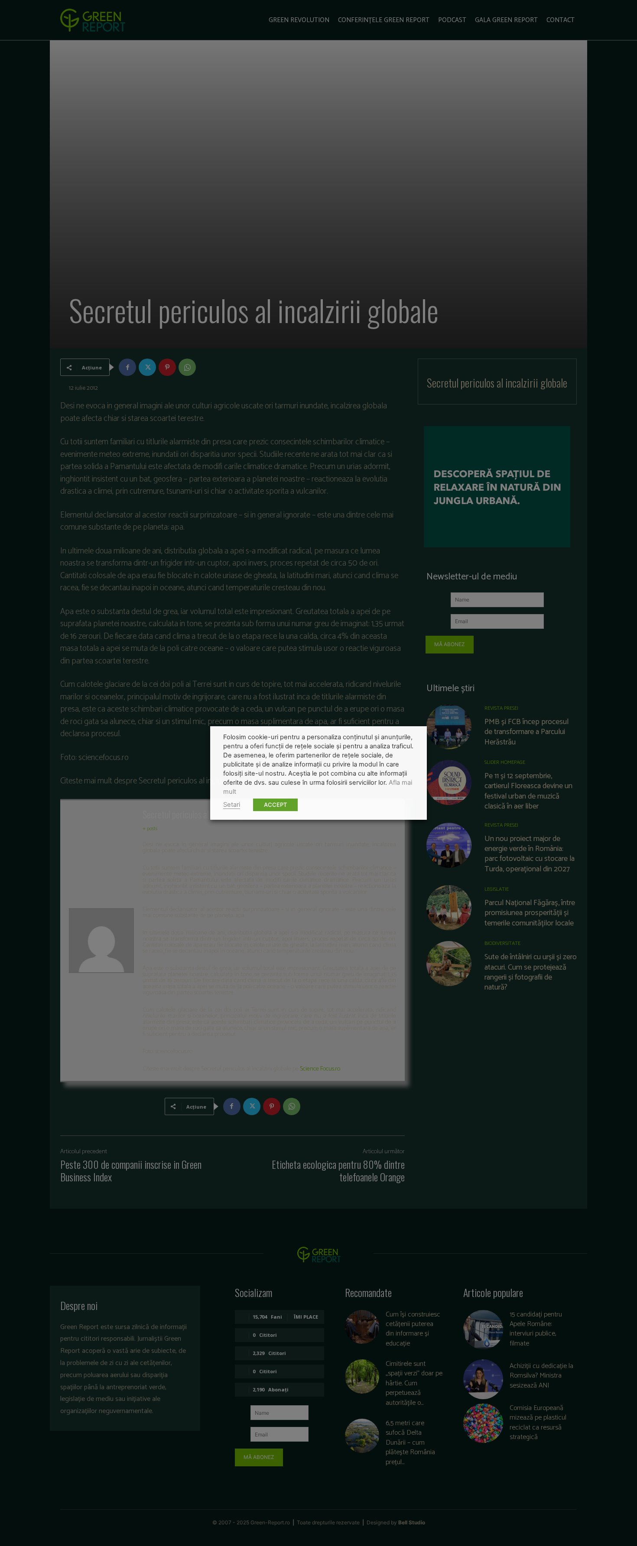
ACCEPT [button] (275, 804)
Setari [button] (231, 805)
